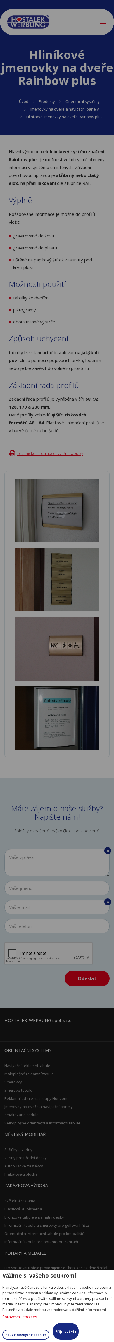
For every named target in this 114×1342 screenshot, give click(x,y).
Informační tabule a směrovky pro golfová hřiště (46, 1225)
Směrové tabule (18, 1090)
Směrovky (13, 1082)
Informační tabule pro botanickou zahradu (42, 1241)
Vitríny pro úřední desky (25, 1157)
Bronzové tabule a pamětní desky (34, 1217)
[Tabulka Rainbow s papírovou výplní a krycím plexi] (57, 510)
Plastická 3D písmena (23, 1209)
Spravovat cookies (19, 1316)
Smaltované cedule (21, 1114)
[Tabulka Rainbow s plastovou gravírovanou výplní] (57, 579)
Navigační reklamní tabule (27, 1065)
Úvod (23, 101)
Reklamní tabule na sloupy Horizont (36, 1098)
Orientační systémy (82, 101)
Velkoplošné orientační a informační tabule (42, 1123)
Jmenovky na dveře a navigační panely (64, 109)
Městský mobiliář (25, 1134)
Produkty (47, 101)
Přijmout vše (65, 1331)
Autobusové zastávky (23, 1166)
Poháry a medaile (25, 1252)
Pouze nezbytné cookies (25, 1334)
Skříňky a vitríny (18, 1149)
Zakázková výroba (26, 1185)
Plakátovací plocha (21, 1174)
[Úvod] (28, 22)
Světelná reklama (19, 1200)
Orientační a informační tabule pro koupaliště (44, 1233)
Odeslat (87, 978)
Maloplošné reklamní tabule (29, 1073)
